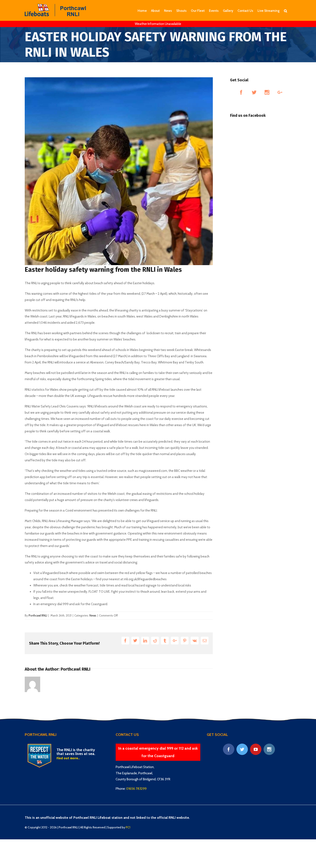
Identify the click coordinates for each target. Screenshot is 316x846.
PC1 (128, 827)
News (92, 615)
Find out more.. (68, 758)
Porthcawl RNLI (38, 615)
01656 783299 (136, 789)
